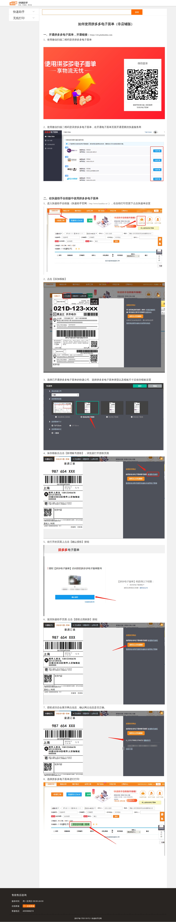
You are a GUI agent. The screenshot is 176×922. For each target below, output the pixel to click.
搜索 (137, 12)
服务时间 (15, 901)
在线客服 (15, 906)
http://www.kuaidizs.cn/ (98, 204)
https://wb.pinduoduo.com (101, 35)
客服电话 (15, 911)
